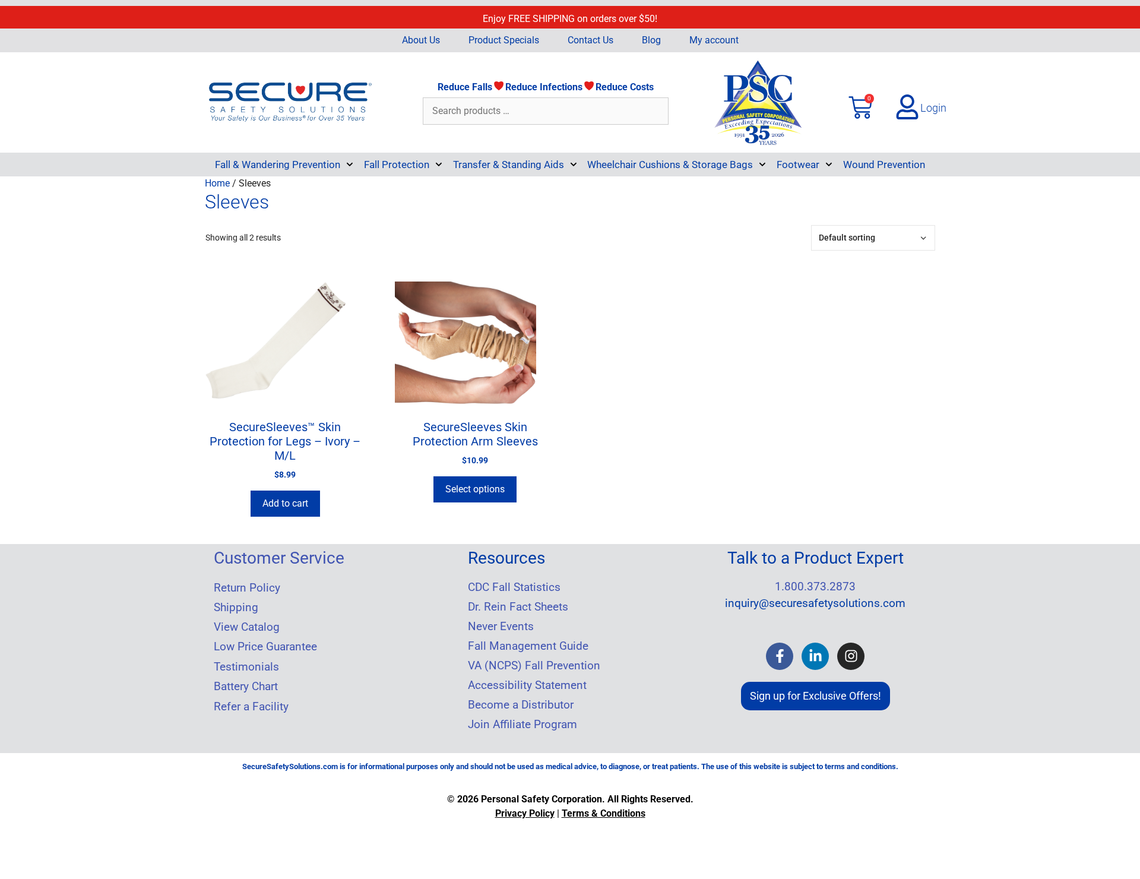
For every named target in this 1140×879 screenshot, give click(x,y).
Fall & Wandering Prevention (277, 164)
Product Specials (503, 40)
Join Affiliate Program (522, 724)
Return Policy (247, 588)
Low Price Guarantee (265, 646)
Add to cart (285, 503)
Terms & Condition (601, 813)
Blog (651, 40)
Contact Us (590, 40)
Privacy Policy (525, 813)
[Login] (907, 106)
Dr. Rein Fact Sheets (518, 607)
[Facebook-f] (779, 656)
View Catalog (247, 627)
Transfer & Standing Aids (508, 164)
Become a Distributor (521, 705)
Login (933, 108)
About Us (421, 40)
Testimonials (246, 667)
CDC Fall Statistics (514, 587)
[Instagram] (850, 656)
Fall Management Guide (528, 646)
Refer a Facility (251, 706)
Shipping (236, 607)
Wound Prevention (884, 164)
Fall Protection (396, 164)
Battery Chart (246, 686)
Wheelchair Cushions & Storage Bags (670, 164)
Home (217, 183)
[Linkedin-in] (815, 656)
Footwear (798, 164)
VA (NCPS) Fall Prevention (534, 665)
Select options (475, 489)
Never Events (501, 626)
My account (714, 40)
